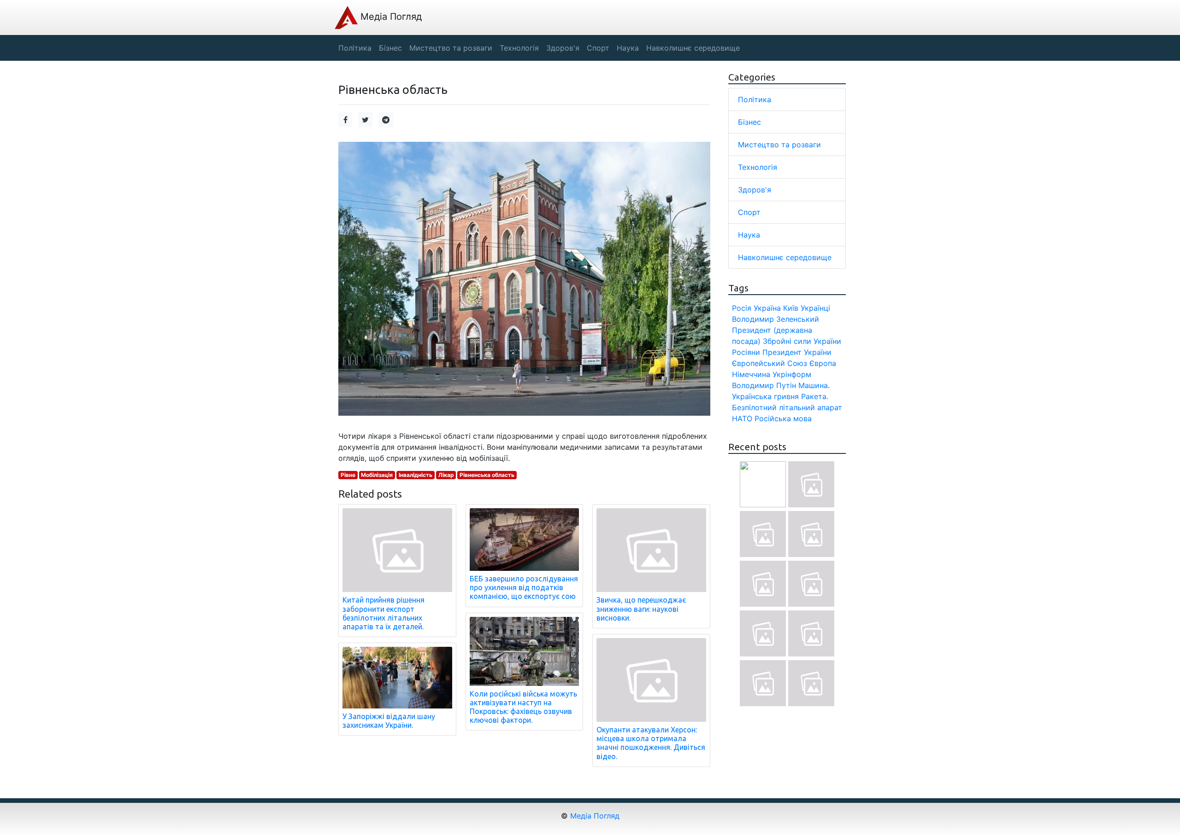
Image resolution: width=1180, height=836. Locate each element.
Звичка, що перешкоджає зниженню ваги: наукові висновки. (641, 608)
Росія (741, 308)
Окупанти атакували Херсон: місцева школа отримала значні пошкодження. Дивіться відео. (650, 743)
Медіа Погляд (390, 16)
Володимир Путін (764, 385)
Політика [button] (355, 47)
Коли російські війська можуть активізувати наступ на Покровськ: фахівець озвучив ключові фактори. (523, 707)
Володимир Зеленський (775, 319)
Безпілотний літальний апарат (787, 407)
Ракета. (814, 396)
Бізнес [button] (390, 47)
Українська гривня (765, 396)
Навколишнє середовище (785, 257)
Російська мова (783, 418)
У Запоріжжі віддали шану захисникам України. (388, 720)
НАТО (742, 418)
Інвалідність (415, 474)
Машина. (814, 385)
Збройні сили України (802, 341)
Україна (767, 308)
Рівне (348, 474)
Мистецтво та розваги (779, 144)
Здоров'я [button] (562, 47)
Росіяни (746, 352)
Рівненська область (487, 474)
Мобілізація (377, 474)
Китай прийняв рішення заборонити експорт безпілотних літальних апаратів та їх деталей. (383, 613)
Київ (790, 308)
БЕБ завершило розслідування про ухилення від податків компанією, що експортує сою (524, 587)
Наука (749, 234)
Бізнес (749, 122)
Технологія (757, 167)
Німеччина (751, 374)
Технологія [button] (519, 47)
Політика (754, 99)
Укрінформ (792, 374)
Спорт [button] (598, 47)
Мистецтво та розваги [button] (450, 47)
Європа (822, 363)
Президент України (797, 352)
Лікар (446, 474)
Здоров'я (754, 189)
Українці (815, 308)
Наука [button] (628, 47)
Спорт (749, 212)
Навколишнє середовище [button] (693, 47)
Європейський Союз (769, 363)
